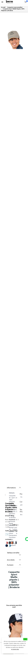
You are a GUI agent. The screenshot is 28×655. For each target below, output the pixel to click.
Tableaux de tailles (13, 553)
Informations (11, 488)
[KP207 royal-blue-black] (6, 545)
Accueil (3, 7)
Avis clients (10, 560)
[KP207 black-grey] (9, 543)
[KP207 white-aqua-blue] (9, 545)
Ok (25, 639)
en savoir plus (15, 649)
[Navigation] (2, 2)
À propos (10, 565)
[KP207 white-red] (6, 543)
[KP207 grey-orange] (12, 543)
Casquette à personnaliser (15, 7)
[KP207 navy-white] (15, 543)
